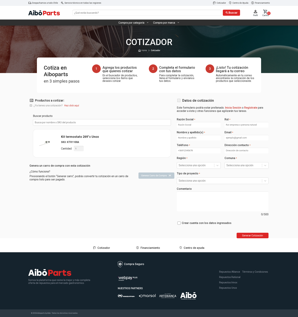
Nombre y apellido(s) (191, 132)
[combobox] (226, 165)
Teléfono (183, 145)
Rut (227, 119)
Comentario (184, 189)
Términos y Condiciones (255, 271)
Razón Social (186, 119)
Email (229, 132)
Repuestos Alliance (229, 271)
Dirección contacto (238, 145)
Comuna (231, 158)
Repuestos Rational (229, 277)
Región (182, 158)
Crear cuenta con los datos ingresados (206, 223)
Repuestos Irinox (228, 282)
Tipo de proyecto (188, 173)
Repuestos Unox (228, 287)
